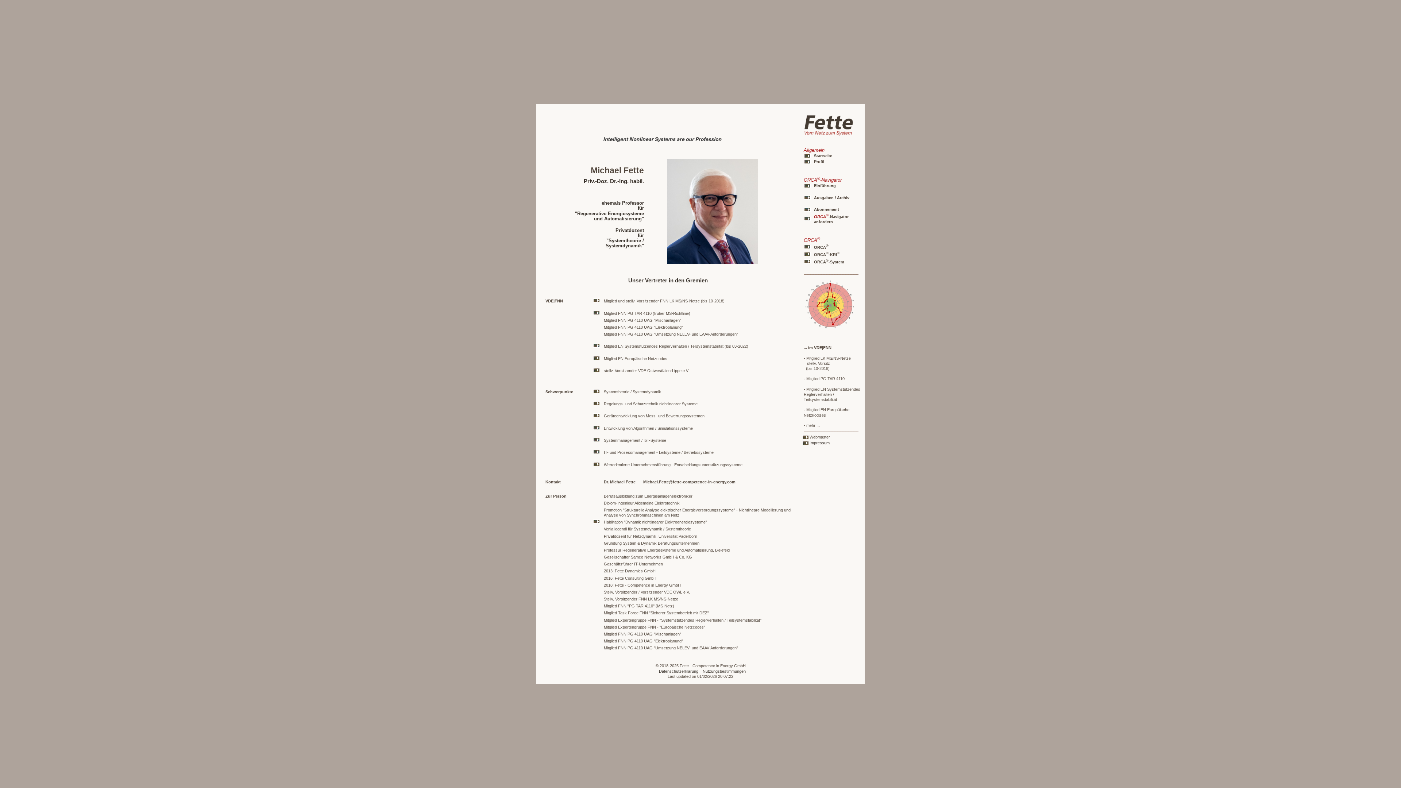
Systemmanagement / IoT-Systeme (635, 440)
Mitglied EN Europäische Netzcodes (635, 358)
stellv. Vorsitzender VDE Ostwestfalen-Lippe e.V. (646, 370)
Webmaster (820, 437)
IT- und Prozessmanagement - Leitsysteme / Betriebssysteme (659, 452)
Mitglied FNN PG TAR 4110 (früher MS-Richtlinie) (647, 313)
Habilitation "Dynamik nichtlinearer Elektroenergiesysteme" (655, 522)
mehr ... (812, 425)
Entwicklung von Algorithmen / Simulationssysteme (648, 428)
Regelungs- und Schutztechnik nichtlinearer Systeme (651, 404)
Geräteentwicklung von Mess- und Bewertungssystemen (654, 416)
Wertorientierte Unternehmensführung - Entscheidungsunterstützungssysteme (673, 465)
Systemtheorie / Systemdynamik (632, 392)
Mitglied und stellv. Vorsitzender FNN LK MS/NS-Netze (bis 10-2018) (664, 301)
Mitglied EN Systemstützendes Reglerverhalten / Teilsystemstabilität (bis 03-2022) (676, 346)
